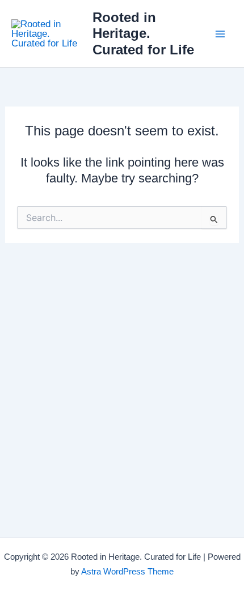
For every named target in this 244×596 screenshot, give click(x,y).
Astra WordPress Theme (127, 571)
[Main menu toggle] (220, 34)
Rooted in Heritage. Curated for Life (143, 33)
